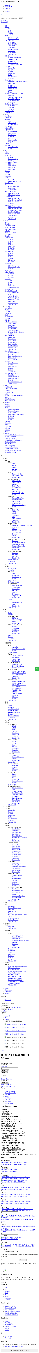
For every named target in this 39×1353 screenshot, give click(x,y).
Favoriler (7, 11)
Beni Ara (7, 1099)
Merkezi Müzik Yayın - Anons (14, 93)
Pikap (10, 160)
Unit (9, 294)
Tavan (10, 280)
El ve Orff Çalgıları (14, 195)
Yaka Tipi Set (12, 339)
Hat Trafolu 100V (13, 39)
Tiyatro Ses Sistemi (10, 452)
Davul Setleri (12, 328)
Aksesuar (11, 78)
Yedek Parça (16, 800)
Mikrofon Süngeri (13, 376)
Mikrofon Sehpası (13, 409)
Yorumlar (7, 1094)
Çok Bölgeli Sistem (10, 229)
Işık (6, 385)
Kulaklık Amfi (12, 87)
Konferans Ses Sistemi (11, 448)
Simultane (11, 107)
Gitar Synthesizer (17, 693)
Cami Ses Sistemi (10, 438)
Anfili (10, 30)
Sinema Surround (13, 287)
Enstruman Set (12, 344)
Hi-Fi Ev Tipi (12, 52)
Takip (6, 397)
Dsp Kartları (12, 135)
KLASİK (11, 179)
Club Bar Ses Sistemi (11, 445)
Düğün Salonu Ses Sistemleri (13, 440)
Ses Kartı (7, 119)
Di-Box (10, 85)
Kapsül (10, 380)
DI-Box (10, 217)
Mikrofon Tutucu (13, 378)
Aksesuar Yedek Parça (15, 64)
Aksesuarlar (11, 102)
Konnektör (8, 423)
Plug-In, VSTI (12, 142)
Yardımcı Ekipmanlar (14, 100)
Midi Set (10, 164)
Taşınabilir (11, 45)
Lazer (6, 394)
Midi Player (11, 167)
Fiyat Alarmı (4, 1066)
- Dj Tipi (10, 33)
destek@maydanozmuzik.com (14, 1346)
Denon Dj (4, 1164)
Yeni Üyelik (8, 1336)
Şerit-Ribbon (12, 358)
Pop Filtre (11, 375)
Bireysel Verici (12, 347)
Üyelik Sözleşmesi (10, 1308)
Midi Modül (12, 169)
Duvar (10, 282)
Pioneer (3, 1050)
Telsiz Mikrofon (13, 59)
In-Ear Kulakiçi (13, 49)
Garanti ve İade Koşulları (12, 1311)
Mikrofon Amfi (12, 88)
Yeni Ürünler (8, 1323)
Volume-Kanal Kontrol (15, 97)
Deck (10, 28)
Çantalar (7, 171)
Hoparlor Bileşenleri (11, 291)
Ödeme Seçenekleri (10, 1093)
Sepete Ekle (5, 1070)
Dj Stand (11, 416)
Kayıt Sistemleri (13, 131)
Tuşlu (6, 184)
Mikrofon (7, 56)
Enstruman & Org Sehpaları (16, 414)
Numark (3, 1182)
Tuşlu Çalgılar (9, 183)
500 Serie (11, 136)
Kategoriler (8, 8)
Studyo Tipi (11, 47)
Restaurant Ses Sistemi (11, 447)
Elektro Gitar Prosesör (15, 208)
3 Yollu (10, 241)
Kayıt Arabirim (9, 130)
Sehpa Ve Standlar (10, 232)
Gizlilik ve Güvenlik (11, 1313)
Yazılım (7, 143)
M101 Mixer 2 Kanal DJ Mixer (15, 1182)
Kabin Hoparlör (9, 40)
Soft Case (7, 428)
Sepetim (7, 1328)
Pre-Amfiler (15, 695)
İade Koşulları (9, 1098)
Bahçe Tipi (11, 286)
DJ (5, 1017)
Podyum (7, 430)
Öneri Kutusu (9, 1103)
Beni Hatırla (7, 1007)
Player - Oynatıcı (10, 227)
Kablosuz (11, 274)
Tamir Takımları (13, 303)
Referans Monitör (10, 128)
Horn (9, 284)
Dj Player (11, 157)
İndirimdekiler (9, 1324)
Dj (5, 150)
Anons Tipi (11, 51)
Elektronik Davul (13, 193)
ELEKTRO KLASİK (14, 181)
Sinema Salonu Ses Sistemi (13, 450)
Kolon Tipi (11, 248)
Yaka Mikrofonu (13, 330)
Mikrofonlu (11, 73)
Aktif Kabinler (12, 42)
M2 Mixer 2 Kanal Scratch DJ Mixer (17, 1196)
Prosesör (10, 138)
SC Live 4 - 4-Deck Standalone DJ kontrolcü (20, 1246)
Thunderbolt (12, 123)
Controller (8, 118)
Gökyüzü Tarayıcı (10, 399)
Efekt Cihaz (11, 83)
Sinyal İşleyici (9, 80)
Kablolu (10, 275)
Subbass (10, 244)
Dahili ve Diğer (13, 124)
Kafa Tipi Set (12, 340)
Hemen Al (4, 1072)
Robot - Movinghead (11, 388)
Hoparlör (7, 224)
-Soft (11, 1350)
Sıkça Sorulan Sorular (11, 1315)
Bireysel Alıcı (16, 856)
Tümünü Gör (12, 54)
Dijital (10, 32)
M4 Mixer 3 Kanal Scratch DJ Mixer (17, 1203)
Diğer (10, 92)
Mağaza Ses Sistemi (10, 436)
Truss (6, 424)
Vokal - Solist (12, 323)
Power (6, 35)
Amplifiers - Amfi (10, 226)
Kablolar (7, 231)
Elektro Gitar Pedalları (15, 207)
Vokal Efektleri (12, 215)
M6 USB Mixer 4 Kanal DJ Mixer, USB (18, 1210)
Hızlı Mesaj (8, 1101)
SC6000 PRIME (12, 1171)
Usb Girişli (11, 354)
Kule (9, 243)
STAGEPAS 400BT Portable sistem (17, 1178)
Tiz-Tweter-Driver (13, 292)
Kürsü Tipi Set (12, 342)
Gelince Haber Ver (6, 1079)
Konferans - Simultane (11, 104)
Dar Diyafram (12, 359)
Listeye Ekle (5, 1086)
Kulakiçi (10, 71)
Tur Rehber (11, 109)
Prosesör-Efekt (9, 205)
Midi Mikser (12, 166)
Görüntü (7, 402)
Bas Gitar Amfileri (13, 202)
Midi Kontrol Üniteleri (11, 162)
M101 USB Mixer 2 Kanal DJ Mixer (17, 1189)
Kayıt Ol (10, 1009)
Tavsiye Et (12, 1086)
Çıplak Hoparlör (13, 296)
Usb (9, 121)
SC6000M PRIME (12, 1239)
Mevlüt (10, 265)
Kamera (10, 364)
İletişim (7, 1330)
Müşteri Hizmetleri (10, 1326)
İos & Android (12, 76)
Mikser (7, 27)
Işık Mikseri (8, 387)
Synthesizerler (12, 140)
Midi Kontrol (12, 133)
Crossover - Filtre (13, 299)
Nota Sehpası (12, 412)
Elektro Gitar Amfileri (14, 198)
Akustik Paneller (13, 147)
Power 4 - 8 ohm (13, 37)
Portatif (10, 268)
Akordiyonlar (12, 190)
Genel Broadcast (13, 363)
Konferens (11, 106)
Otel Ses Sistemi (9, 443)
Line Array (11, 246)
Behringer (4, 1219)
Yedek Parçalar (12, 383)
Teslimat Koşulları (10, 1306)
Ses (6, 25)
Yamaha (3, 1178)
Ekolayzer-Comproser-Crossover (18, 81)
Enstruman (8, 176)
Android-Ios (12, 371)
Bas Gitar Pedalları (14, 212)
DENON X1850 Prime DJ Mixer (17, 1164)
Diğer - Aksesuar (10, 400)
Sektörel (7, 433)
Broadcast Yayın (13, 63)
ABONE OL (22, 1260)
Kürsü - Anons (12, 327)
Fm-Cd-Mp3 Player (14, 99)
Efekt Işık (7, 390)
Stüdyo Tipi (11, 68)
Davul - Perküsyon (10, 191)
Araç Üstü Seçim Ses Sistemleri (14, 435)
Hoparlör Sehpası (13, 411)
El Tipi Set (11, 337)
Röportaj (11, 370)
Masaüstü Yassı (12, 366)
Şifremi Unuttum (16, 1007)
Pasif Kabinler (12, 44)
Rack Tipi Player (13, 159)
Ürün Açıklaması (10, 1091)
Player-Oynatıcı (9, 155)
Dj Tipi (10, 69)
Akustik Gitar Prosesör (15, 210)
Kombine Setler (13, 346)
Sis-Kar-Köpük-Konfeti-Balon (14, 395)
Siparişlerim (8, 6)
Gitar (6, 178)
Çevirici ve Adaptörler (15, 382)
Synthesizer (11, 188)
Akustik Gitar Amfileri (15, 200)
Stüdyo (7, 114)
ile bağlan (4, 1011)
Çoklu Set (11, 250)
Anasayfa (7, 5)
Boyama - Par (9, 392)
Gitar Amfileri (9, 196)
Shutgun (10, 368)
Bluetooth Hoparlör (14, 267)
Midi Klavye (8, 126)
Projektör (7, 404)
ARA (20, 18)
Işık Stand (11, 418)
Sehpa (6, 407)
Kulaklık (7, 66)
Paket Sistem (8, 116)
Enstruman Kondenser (15, 356)
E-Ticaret (15, 1350)
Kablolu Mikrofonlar (14, 57)
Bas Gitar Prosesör (14, 214)
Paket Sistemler (9, 111)
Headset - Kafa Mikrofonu (16, 332)
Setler (6, 152)
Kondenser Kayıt (13, 352)
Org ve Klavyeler (13, 186)
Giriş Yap (4, 1009)
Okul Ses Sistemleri (10, 442)
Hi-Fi (10, 75)
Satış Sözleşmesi (9, 1309)
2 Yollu (10, 239)
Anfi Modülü (16, 801)
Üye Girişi (8, 1000)
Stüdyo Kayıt (12, 61)
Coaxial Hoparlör (13, 298)
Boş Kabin (11, 301)
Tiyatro (10, 334)
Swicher (10, 90)
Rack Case (8, 426)
